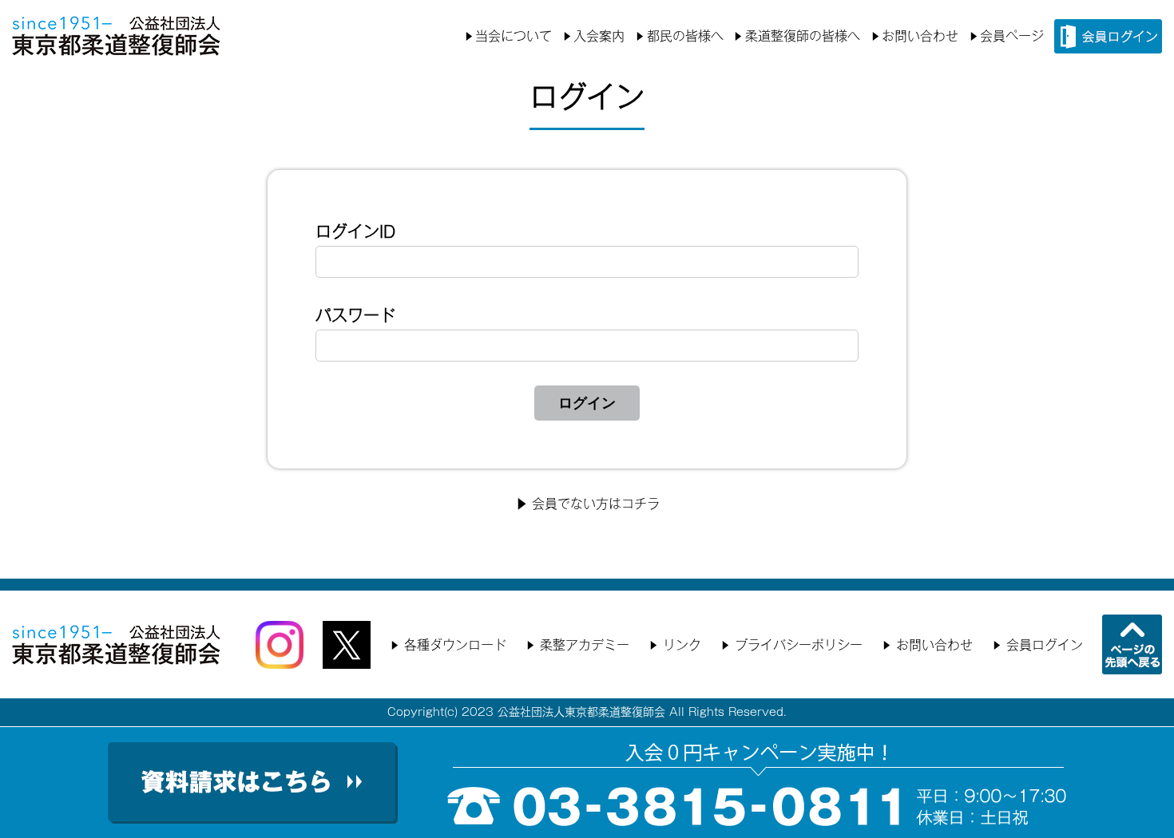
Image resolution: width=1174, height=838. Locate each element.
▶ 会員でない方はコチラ (587, 503)
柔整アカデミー (584, 644)
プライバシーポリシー (799, 644)
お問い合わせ (920, 36)
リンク (682, 644)
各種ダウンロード (455, 644)
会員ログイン (1044, 644)
